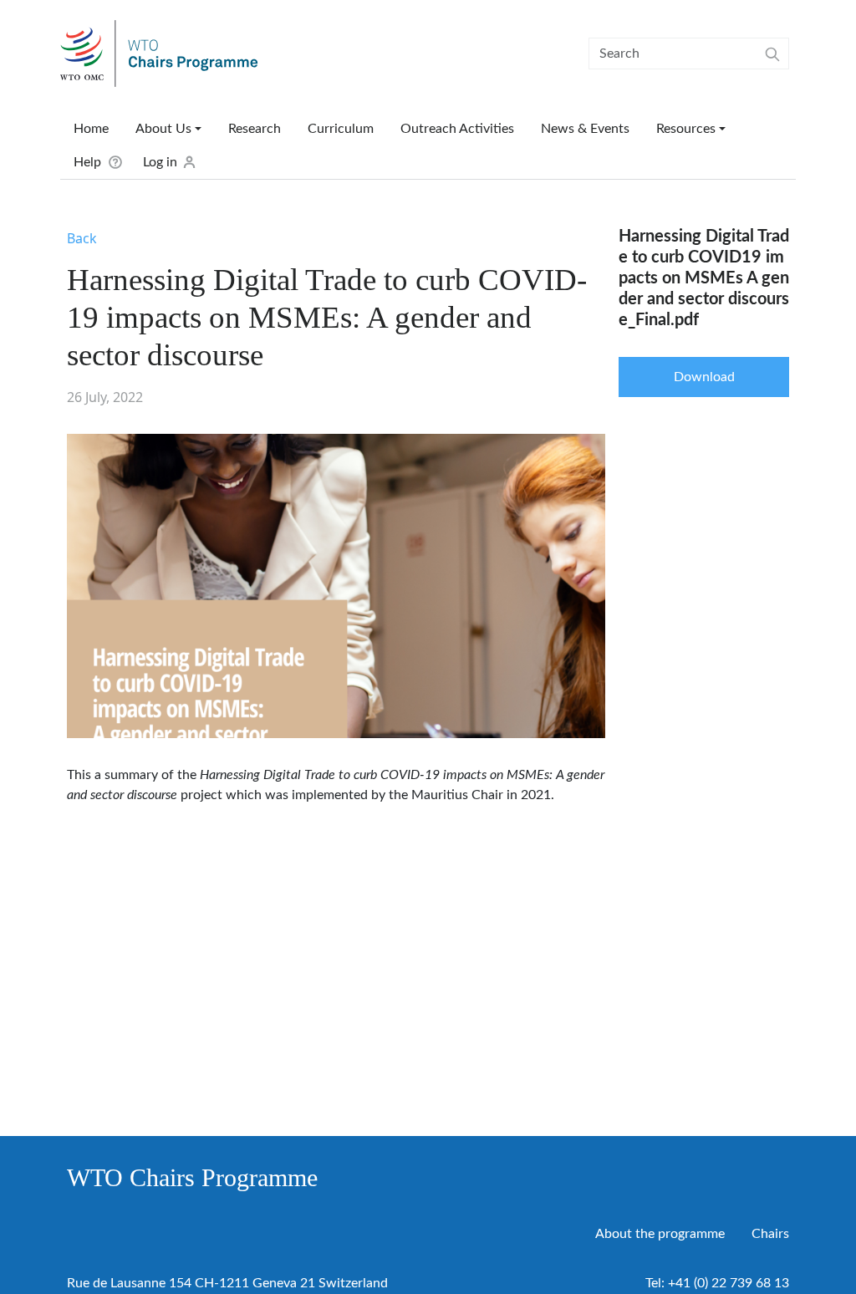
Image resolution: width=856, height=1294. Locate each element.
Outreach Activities (457, 128)
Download (704, 377)
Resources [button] (686, 128)
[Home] (166, 53)
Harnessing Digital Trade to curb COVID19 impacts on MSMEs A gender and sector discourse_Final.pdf (704, 278)
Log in (160, 162)
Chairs (770, 1234)
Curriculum (341, 128)
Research (254, 128)
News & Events (585, 128)
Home (91, 128)
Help (87, 162)
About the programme (660, 1234)
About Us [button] (163, 128)
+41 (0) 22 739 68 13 (728, 1283)
